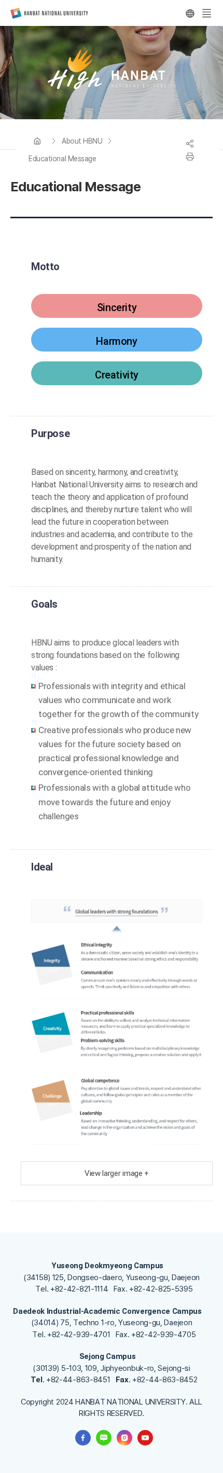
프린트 (190, 156)
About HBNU (82, 141)
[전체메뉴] (206, 13)
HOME (37, 141)
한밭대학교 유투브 (145, 1438)
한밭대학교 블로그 (104, 1438)
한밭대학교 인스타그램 (124, 1438)
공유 (190, 143)
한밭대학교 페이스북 (83, 1438)
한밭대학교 (49, 13)
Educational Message (62, 159)
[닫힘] (190, 13)
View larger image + (117, 1173)
